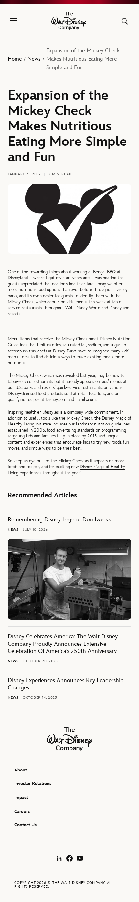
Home (15, 59)
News (34, 59)
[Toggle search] (125, 21)
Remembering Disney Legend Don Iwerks (59, 519)
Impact (21, 797)
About (20, 770)
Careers (22, 811)
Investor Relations (32, 783)
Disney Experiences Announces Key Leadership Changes (65, 684)
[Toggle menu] (13, 21)
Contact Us (25, 825)
